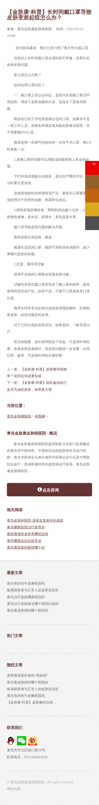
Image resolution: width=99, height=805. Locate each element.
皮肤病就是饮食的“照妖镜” (27, 675)
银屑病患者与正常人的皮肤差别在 (33, 590)
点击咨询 (50, 490)
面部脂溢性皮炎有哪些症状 (27, 534)
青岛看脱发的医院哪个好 (26, 547)
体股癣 (40, 416)
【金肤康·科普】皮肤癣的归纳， (31, 702)
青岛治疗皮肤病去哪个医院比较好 (33, 604)
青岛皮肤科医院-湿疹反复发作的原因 (35, 520)
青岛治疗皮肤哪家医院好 (26, 597)
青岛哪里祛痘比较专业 (24, 541)
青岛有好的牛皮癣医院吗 (26, 583)
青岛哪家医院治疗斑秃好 (26, 527)
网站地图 (14, 789)
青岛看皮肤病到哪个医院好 (27, 610)
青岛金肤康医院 (19, 416)
